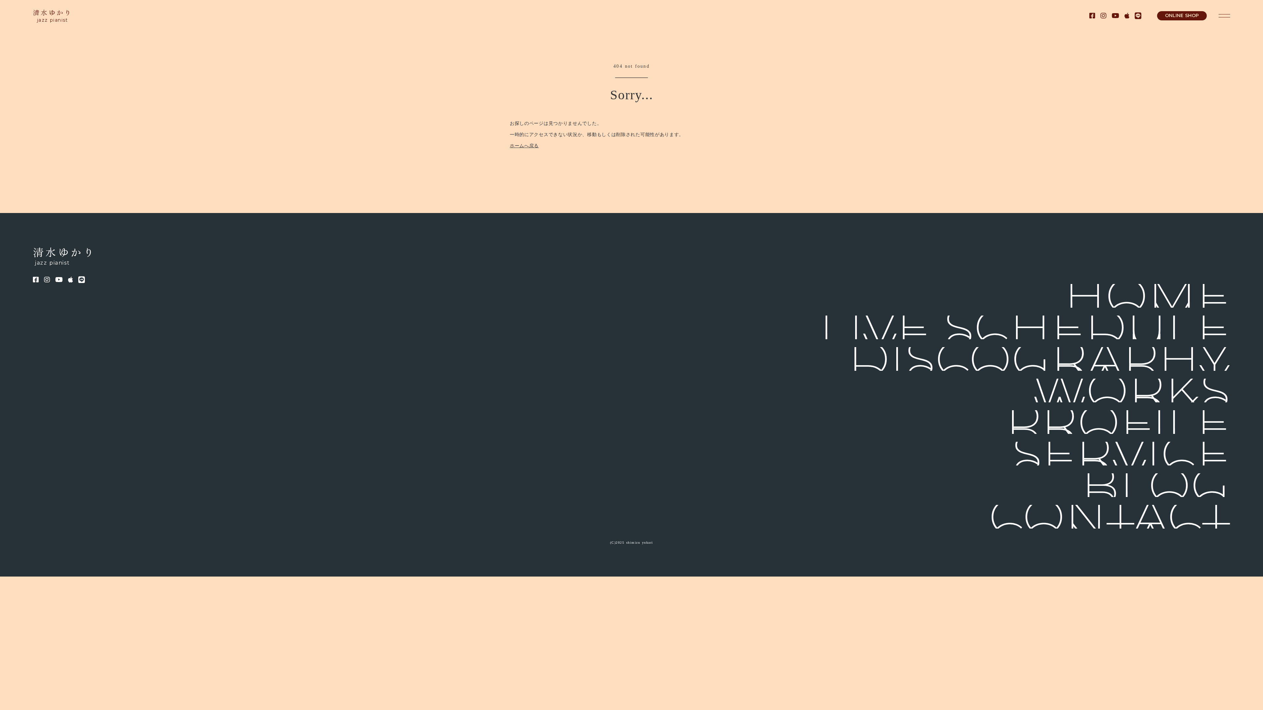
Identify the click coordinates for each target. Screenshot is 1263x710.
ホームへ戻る (524, 145)
